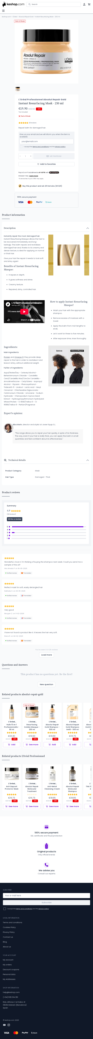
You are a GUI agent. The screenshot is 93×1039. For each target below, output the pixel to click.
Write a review (14, 519)
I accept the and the (45, 147)
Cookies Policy (9, 927)
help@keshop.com (11, 992)
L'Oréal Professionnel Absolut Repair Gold (42, 99)
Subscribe (46, 902)
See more (33, 744)
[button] (18, 89)
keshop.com (6, 17)
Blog (5, 942)
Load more (46, 654)
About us (7, 946)
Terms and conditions (12, 922)
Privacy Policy (9, 932)
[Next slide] (74, 52)
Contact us (8, 937)
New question (46, 684)
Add (13, 744)
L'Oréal (15, 17)
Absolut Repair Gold (26, 17)
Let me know (55, 156)
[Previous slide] (18, 52)
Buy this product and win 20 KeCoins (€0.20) (42, 186)
